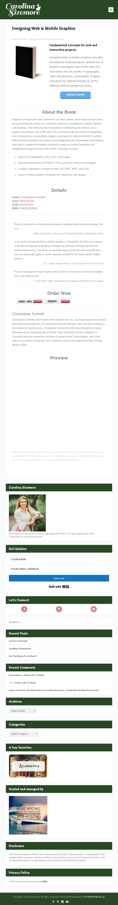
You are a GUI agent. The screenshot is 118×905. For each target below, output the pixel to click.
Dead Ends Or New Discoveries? (83, 690)
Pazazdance (15, 675)
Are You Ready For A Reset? (23, 656)
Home (15, 39)
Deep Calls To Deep (34, 675)
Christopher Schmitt (33, 197)
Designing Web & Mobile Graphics (47, 39)
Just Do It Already (18, 641)
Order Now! (75, 94)
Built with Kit (59, 586)
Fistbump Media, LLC (94, 897)
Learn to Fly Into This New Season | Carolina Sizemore (36, 690)
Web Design (27, 201)
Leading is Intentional (20, 648)
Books (24, 39)
